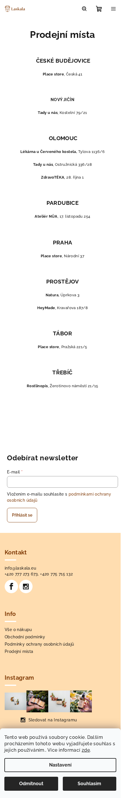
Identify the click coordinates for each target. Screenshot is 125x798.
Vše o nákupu (18, 629)
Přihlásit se (22, 515)
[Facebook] (11, 586)
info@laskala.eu (20, 568)
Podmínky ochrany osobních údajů (39, 644)
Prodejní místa (19, 651)
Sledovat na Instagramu (52, 720)
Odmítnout (31, 783)
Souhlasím (89, 783)
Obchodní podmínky (25, 637)
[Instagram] (26, 586)
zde (86, 750)
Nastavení (60, 765)
